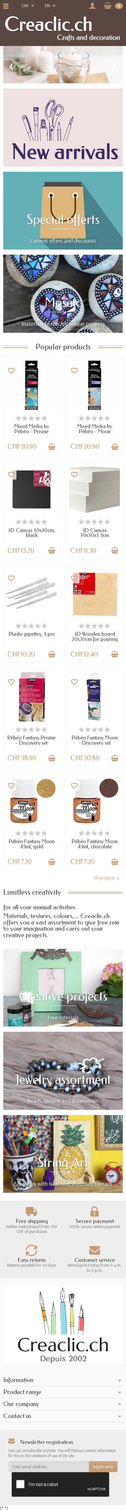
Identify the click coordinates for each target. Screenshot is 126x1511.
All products (104, 878)
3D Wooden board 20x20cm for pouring (95, 636)
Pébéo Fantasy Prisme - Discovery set (31, 740)
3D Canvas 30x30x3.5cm (94, 533)
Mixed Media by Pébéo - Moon (94, 429)
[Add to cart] (52, 446)
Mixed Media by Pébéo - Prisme (31, 429)
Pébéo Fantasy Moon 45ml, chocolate (95, 844)
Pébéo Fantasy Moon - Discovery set (95, 740)
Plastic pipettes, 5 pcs (32, 634)
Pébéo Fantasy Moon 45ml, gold (32, 844)
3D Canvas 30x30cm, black (31, 533)
